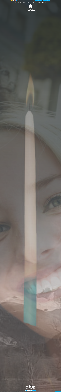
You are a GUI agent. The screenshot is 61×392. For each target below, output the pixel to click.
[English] (15, 0)
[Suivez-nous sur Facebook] (16, 0)
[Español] (11, 0)
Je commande (46, 0)
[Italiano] (13, 0)
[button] (1, 196)
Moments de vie (28, 2)
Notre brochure (39, 0)
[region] (30, 196)
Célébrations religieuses (37, 2)
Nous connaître (22, 2)
